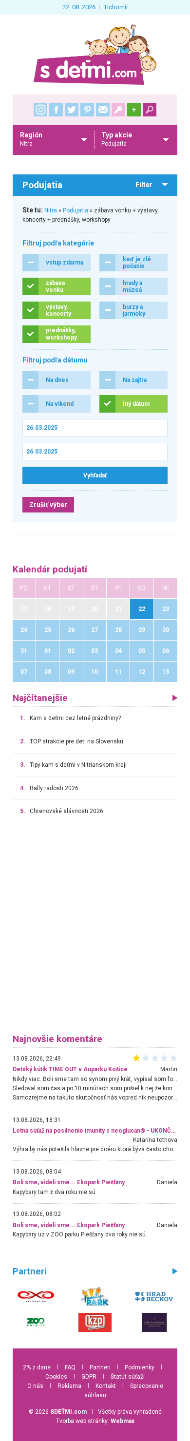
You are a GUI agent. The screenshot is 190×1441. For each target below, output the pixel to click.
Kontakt (105, 1386)
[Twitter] (71, 109)
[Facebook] (56, 109)
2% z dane (37, 1367)
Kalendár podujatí (50, 569)
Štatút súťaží (128, 1376)
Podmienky (139, 1367)
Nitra (50, 210)
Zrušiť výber (48, 505)
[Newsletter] (103, 109)
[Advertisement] (95, 929)
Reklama (69, 1386)
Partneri (100, 1367)
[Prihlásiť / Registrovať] (118, 109)
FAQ (70, 1367)
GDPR (88, 1376)
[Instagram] (40, 109)
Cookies (56, 1376)
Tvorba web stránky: (95, 1421)
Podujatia (75, 210)
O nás (35, 1386)
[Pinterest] (87, 109)
